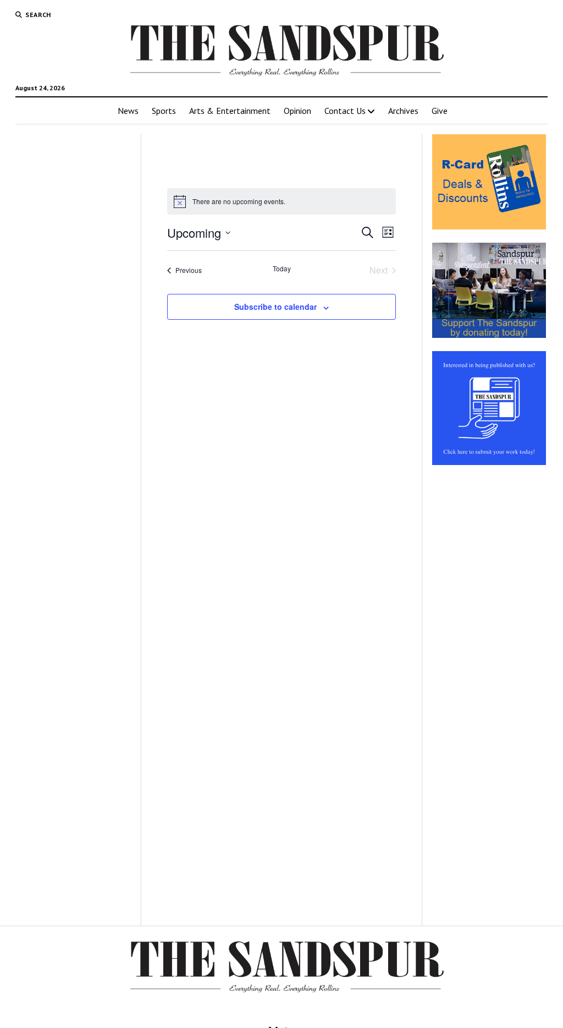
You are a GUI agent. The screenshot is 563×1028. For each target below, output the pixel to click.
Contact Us (345, 110)
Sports (164, 110)
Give (440, 110)
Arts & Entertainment (230, 110)
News (128, 110)
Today (282, 268)
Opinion (297, 110)
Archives (403, 110)
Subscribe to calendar (275, 306)
